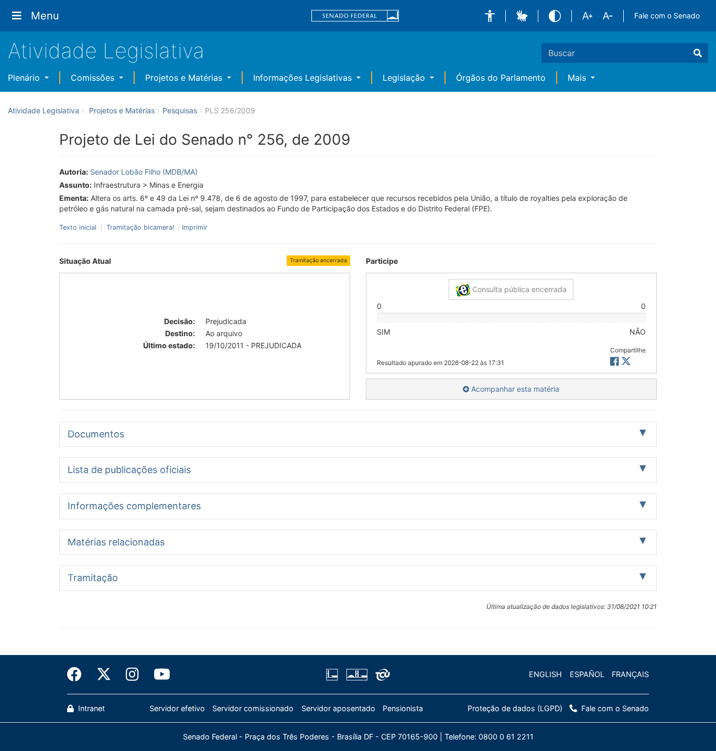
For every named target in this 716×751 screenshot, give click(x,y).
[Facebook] (78, 674)
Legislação (405, 77)
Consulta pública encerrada (518, 289)
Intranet (90, 708)
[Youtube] (158, 674)
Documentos (96, 433)
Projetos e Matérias (185, 77)
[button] (490, 16)
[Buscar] (697, 53)
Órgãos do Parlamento (501, 77)
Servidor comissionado (253, 708)
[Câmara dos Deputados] (334, 674)
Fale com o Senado (667, 15)
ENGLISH (545, 674)
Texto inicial (79, 227)
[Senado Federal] (355, 16)
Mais (578, 77)
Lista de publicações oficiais (129, 469)
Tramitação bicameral (140, 227)
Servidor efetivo (177, 708)
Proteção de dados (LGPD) (515, 708)
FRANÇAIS (630, 674)
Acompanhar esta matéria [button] (514, 388)
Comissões (94, 77)
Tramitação (93, 577)
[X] (626, 362)
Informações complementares (134, 505)
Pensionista (403, 708)
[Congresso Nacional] (356, 674)
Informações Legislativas (303, 77)
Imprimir (195, 227)
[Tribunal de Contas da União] (381, 674)
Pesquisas (179, 110)
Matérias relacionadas (116, 542)
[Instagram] (132, 674)
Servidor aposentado (338, 708)
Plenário (25, 77)
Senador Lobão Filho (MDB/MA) (144, 171)
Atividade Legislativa (106, 50)
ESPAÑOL (587, 674)
